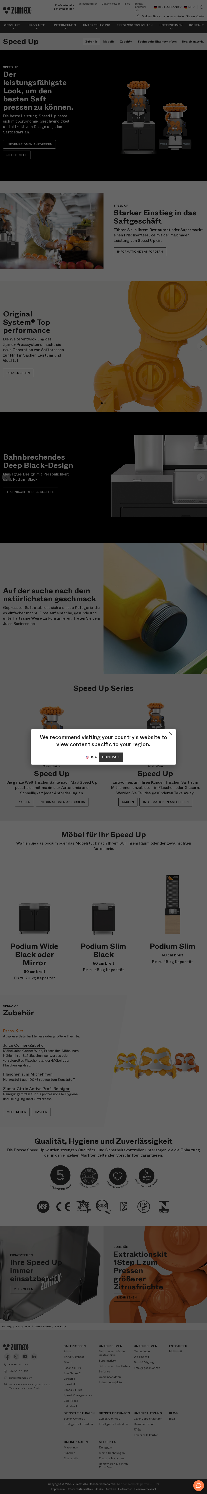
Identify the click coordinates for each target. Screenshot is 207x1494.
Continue (110, 757)
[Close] (170, 733)
